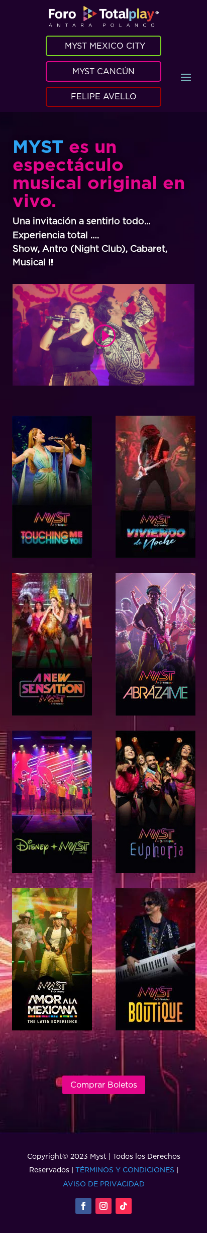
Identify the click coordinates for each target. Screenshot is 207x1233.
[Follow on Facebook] (83, 1206)
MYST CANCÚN (103, 71)
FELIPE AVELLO (104, 96)
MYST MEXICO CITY (105, 45)
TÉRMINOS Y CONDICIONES (124, 1169)
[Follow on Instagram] (103, 1206)
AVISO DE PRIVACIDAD (104, 1183)
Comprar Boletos (103, 1084)
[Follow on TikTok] (124, 1206)
